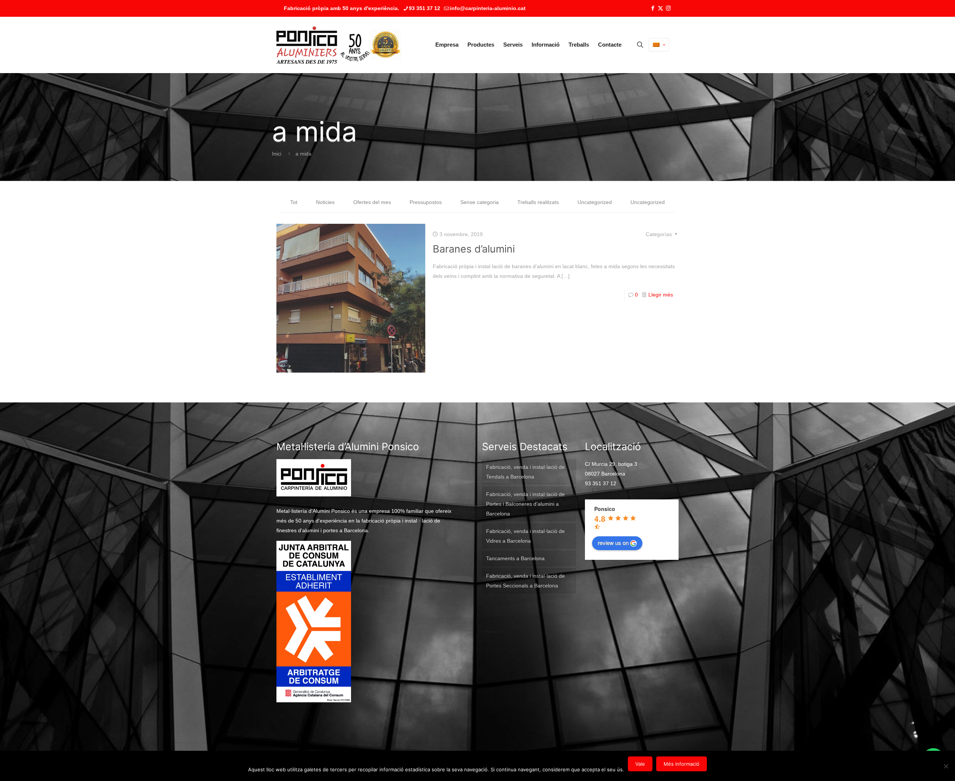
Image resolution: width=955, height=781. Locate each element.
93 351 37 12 (424, 8)
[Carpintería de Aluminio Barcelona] (323, 45)
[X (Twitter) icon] (660, 8)
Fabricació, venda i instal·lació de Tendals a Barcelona (525, 472)
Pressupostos (426, 202)
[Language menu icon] (659, 44)
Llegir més (660, 295)
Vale (640, 764)
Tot (293, 202)
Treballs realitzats (538, 202)
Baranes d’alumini (474, 249)
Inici (276, 154)
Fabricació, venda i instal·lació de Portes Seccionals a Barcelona (525, 581)
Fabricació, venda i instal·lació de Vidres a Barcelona (525, 536)
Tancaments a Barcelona (515, 558)
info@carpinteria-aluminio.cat (488, 8)
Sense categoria (479, 202)
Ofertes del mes (372, 202)
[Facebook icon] (652, 8)
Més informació (681, 764)
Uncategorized (594, 202)
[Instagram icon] (668, 8)
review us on (613, 542)
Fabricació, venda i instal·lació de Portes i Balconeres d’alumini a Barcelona (525, 504)
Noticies (325, 202)
